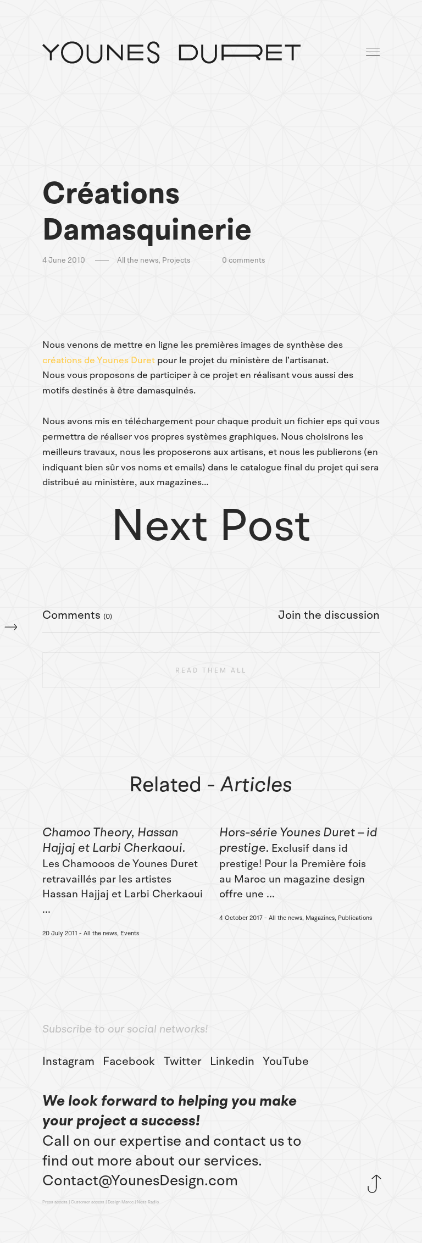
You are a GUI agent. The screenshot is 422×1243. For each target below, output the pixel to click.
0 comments (243, 260)
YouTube (286, 1061)
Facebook (129, 1061)
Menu (373, 52)
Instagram (68, 1061)
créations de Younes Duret (98, 360)
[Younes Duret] (171, 52)
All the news (137, 260)
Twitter (183, 1061)
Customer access (87, 1202)
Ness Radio (148, 1202)
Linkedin (232, 1061)
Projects (176, 260)
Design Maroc (121, 1202)
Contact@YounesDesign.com (140, 1180)
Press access (55, 1202)
